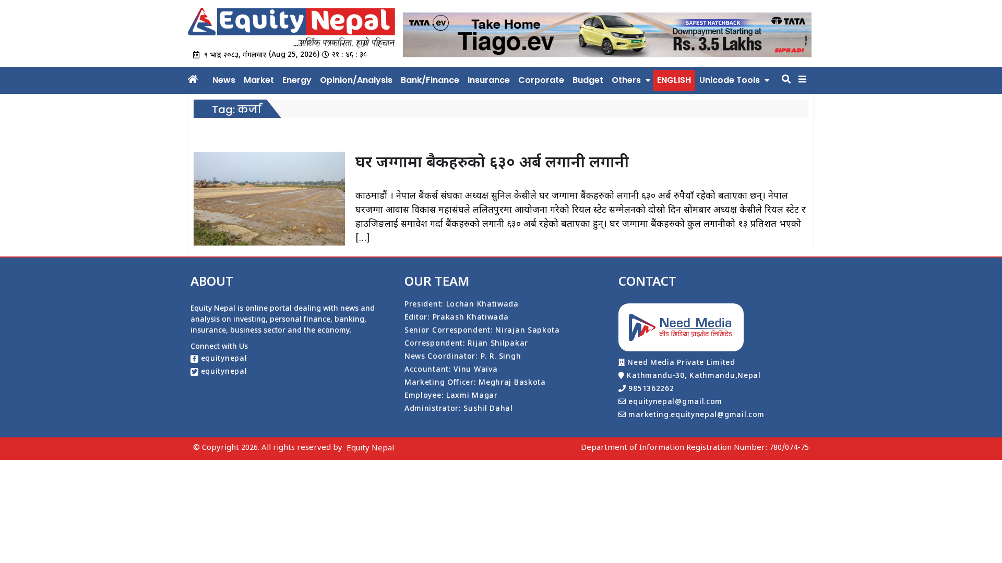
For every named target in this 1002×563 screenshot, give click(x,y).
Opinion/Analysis (356, 80)
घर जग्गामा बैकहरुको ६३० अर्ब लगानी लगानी (492, 163)
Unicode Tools (729, 80)
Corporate (541, 80)
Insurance (489, 80)
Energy (297, 80)
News (223, 80)
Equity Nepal (370, 448)
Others (626, 80)
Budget (587, 80)
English (674, 80)
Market (259, 80)
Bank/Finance (430, 80)
